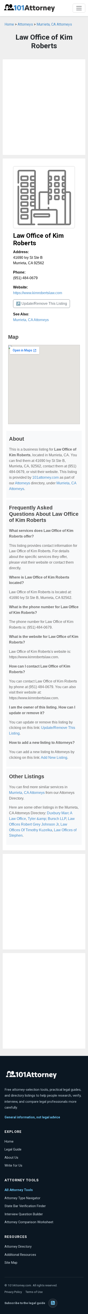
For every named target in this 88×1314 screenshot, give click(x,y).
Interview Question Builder (24, 1214)
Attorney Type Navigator (22, 1198)
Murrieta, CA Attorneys (54, 24)
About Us (11, 1157)
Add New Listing (54, 757)
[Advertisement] (44, 107)
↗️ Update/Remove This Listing (41, 303)
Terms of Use (34, 1292)
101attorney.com (45, 477)
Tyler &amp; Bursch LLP (47, 819)
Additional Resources (20, 1255)
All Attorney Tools (19, 1190)
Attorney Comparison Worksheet (29, 1222)
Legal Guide (13, 1149)
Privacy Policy (13, 1292)
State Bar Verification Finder (25, 1206)
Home (9, 24)
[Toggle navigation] (79, 8)
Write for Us (13, 1165)
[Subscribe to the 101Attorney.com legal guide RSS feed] (52, 1303)
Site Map (11, 1263)
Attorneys (25, 24)
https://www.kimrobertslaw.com (37, 293)
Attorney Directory (18, 1246)
